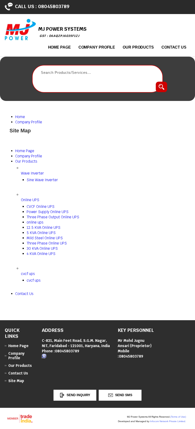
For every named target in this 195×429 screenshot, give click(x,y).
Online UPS (30, 200)
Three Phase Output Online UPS (53, 217)
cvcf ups (28, 273)
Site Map (16, 381)
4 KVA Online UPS (41, 253)
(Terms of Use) (178, 416)
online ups (35, 222)
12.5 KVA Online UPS (43, 227)
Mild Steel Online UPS (45, 238)
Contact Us (173, 47)
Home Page (59, 47)
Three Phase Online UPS (47, 243)
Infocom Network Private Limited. (168, 421)
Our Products (138, 47)
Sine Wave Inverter (42, 180)
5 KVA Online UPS (41, 232)
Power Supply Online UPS (47, 212)
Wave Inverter (32, 173)
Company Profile (96, 47)
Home (20, 117)
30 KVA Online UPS (42, 248)
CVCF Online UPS (40, 206)
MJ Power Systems (62, 32)
